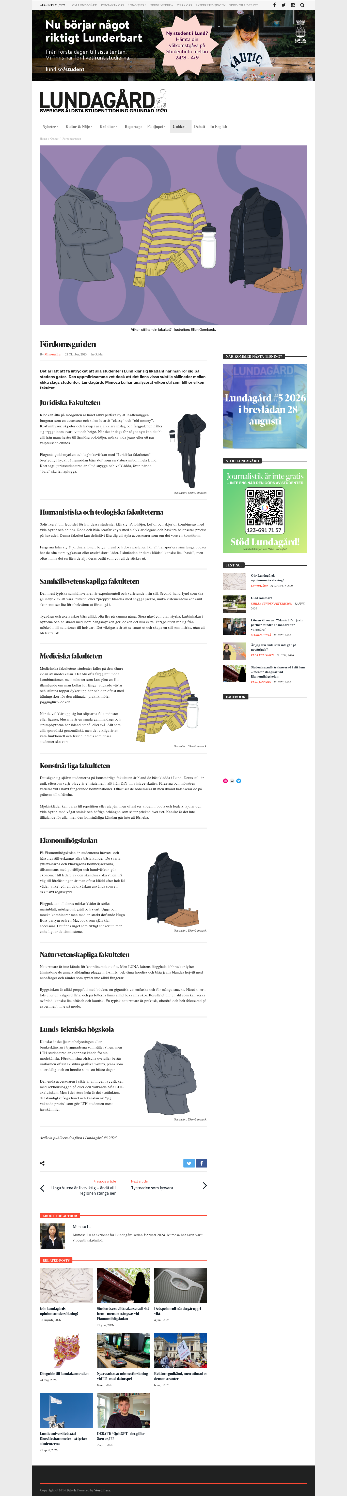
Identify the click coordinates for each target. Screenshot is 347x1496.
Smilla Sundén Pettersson (272, 604)
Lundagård (260, 586)
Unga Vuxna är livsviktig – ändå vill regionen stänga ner (83, 1187)
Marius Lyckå (261, 635)
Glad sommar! (261, 597)
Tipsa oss (184, 5)
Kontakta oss (112, 5)
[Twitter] (283, 5)
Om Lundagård (84, 5)
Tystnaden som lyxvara (152, 1184)
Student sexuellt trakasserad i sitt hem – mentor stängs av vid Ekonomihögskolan (123, 1313)
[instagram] (293, 5)
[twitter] (189, 1163)
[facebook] (201, 1163)
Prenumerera (161, 5)
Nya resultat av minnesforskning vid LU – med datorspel (122, 1376)
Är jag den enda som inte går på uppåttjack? (273, 647)
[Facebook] (274, 5)
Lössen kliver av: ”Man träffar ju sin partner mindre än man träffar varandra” (277, 625)
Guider (54, 138)
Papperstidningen (211, 5)
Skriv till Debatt (243, 5)
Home (43, 138)
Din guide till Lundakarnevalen (64, 1373)
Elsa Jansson (261, 682)
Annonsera (137, 5)
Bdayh (71, 1490)
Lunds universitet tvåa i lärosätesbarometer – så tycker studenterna (63, 1438)
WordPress (102, 1490)
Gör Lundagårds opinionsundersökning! (59, 1311)
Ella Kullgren (263, 655)
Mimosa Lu (52, 354)
